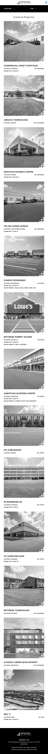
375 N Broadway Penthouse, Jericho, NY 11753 (24, 742)
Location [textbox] (7, 8)
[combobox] (9, 8)
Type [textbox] (31, 8)
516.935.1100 (24, 744)
